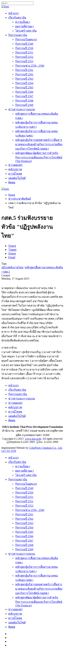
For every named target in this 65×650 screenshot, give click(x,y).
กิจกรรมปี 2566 (24, 91)
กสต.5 (6, 271)
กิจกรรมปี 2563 (24, 78)
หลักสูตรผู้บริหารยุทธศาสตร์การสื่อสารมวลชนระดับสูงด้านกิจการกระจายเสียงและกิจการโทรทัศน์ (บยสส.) (38, 144)
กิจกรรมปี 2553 (24, 61)
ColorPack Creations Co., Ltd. (45, 447)
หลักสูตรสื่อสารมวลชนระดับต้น (44, 267)
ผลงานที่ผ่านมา (24, 26)
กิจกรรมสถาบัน (17, 35)
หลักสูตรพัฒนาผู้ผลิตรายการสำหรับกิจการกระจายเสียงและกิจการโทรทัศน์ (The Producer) (38, 157)
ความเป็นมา (22, 21)
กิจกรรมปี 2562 (24, 74)
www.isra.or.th (33, 438)
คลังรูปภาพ (15, 169)
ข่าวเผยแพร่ (15, 164)
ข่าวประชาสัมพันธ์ (19, 198)
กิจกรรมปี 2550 (24, 48)
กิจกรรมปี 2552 (24, 56)
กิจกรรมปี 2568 (24, 100)
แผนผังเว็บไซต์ (17, 178)
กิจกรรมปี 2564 (24, 83)
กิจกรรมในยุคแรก (26, 39)
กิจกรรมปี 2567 (24, 96)
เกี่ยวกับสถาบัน (17, 17)
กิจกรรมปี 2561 (24, 70)
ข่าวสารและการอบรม (21, 109)
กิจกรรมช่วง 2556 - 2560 (29, 65)
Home (11, 194)
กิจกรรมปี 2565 (24, 87)
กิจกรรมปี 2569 (24, 104)
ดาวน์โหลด (15, 173)
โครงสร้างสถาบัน (26, 30)
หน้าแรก (13, 13)
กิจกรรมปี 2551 (24, 52)
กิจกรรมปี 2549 (24, 43)
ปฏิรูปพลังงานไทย (12, 267)
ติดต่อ (11, 182)
